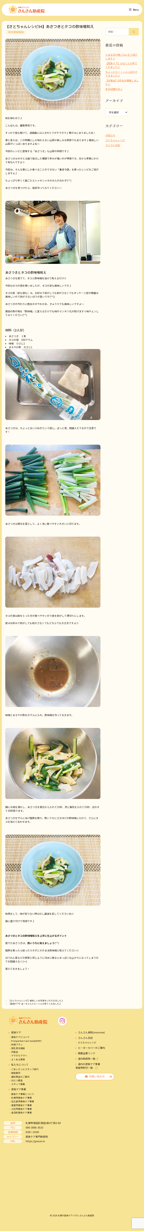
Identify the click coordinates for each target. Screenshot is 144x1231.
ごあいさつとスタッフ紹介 (25, 1069)
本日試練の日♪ (114, 89)
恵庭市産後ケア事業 (21, 1105)
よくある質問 (18, 1059)
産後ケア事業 (18, 1089)
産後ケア (16, 1032)
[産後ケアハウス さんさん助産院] (27, 9)
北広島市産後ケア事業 (22, 1101)
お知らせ (110, 135)
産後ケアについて (20, 1037)
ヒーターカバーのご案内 (91, 1047)
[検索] (134, 31)
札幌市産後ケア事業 (21, 1097)
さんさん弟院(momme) (91, 1032)
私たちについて (19, 1064)
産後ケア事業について (22, 1094)
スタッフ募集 (18, 1084)
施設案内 (15, 1073)
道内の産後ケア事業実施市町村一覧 (88, 1065)
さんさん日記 (112, 145)
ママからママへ (19, 1055)
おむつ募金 (17, 1080)
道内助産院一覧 (87, 1058)
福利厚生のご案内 (20, 1076)
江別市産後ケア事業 (21, 1109)
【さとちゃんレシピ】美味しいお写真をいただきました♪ (36, 1000)
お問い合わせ (96, 1076)
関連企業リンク (86, 1053)
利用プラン (17, 1044)
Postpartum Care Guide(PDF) (26, 1041)
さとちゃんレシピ (115, 140)
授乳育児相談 (18, 1048)
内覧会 (14, 1052)
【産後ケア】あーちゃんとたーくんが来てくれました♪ (35, 1003)
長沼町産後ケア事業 (21, 1112)
